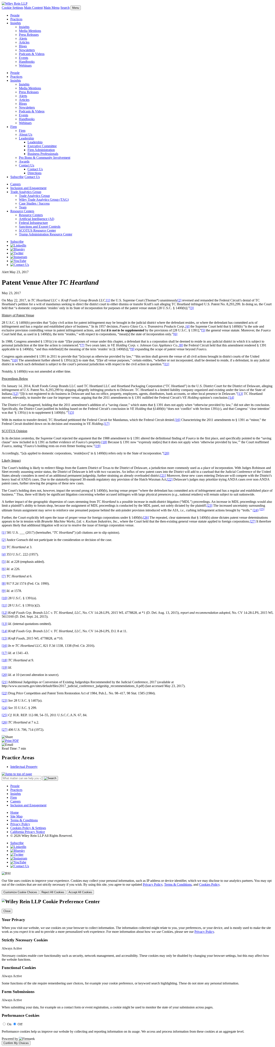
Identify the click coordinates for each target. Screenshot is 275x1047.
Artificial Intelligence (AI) (36, 219)
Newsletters (27, 50)
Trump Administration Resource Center (45, 234)
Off (20, 1024)
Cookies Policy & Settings (28, 828)
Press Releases (29, 34)
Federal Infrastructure (33, 223)
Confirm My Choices (16, 1043)
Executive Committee (42, 146)
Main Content (33, 7)
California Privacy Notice (27, 832)
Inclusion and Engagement (28, 188)
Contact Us (26, 165)
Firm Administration (41, 150)
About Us (25, 134)
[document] (137, 972)
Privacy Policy (20, 824)
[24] (255, 510)
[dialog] (137, 886)
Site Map (16, 816)
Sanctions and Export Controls (39, 226)
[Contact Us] (19, 265)
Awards (24, 161)
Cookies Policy (209, 884)
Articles (24, 42)
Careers (15, 184)
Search (65, 7)
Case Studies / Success (34, 203)
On (9, 1024)
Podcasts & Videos (31, 54)
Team (22, 207)
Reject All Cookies (52, 892)
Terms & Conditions (24, 820)
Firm (13, 127)
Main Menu (52, 7)
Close (7, 911)
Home (14, 812)
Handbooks (27, 61)
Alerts (23, 38)
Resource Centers (22, 211)
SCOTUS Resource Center (37, 230)
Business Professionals (43, 154)
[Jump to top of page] (17, 774)
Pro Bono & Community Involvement (44, 157)
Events (23, 58)
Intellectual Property (24, 766)
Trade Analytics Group (25, 192)
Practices (16, 19)
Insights (15, 23)
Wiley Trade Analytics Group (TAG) (44, 199)
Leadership (26, 138)
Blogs (23, 46)
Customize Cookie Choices (20, 892)
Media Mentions (30, 31)
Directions (34, 173)
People (15, 15)
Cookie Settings (12, 7)
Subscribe (17, 177)
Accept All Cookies (80, 892)
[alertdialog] (137, 972)
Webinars (25, 65)
